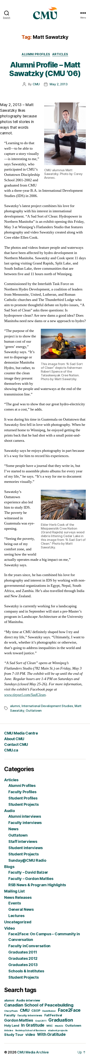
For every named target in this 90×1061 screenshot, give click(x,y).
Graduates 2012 (22, 958)
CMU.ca (11, 750)
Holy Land (11, 1025)
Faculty (9, 1015)
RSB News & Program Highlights (37, 885)
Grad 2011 (40, 1021)
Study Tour (13, 1034)
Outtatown (34, 711)
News (13, 829)
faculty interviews (30, 1015)
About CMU (14, 739)
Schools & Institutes (26, 971)
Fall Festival (53, 1015)
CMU (36, 84)
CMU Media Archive (33, 1052)
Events (14, 903)
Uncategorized (17, 922)
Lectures (16, 915)
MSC (49, 1025)
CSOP (35, 1011)
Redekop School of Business (30, 1030)
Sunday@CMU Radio (27, 860)
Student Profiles (22, 798)
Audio (9, 810)
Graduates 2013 (23, 965)
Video (9, 928)
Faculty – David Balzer (28, 872)
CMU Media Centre (21, 733)
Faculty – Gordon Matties (30, 878)
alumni (15, 706)
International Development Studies (47, 706)
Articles (60, 54)
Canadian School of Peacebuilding (38, 1005)
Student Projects (23, 804)
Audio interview (28, 1000)
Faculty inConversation (29, 946)
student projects (58, 1030)
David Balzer (49, 1011)
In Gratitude (32, 1025)
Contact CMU (16, 744)
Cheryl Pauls (11, 1011)
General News (21, 909)
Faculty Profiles (22, 792)
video (30, 1034)
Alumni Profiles (36, 54)
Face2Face (69, 1010)
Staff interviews (22, 841)
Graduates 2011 (22, 952)
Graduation (60, 1020)
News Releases (18, 897)
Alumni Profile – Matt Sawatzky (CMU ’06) (45, 69)
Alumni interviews (24, 816)
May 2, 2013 (58, 84)
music (59, 1025)
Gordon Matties (18, 1020)
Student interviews (25, 848)
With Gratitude (51, 1034)
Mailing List (14, 891)
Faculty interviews (25, 822)
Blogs (9, 866)
